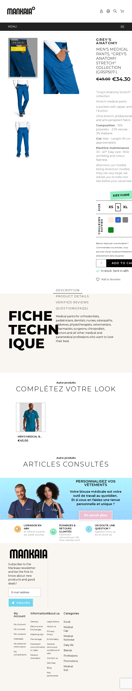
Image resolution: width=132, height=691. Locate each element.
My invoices (19, 629)
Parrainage (36, 639)
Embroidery (53, 639)
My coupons (20, 634)
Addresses (18, 638)
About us (51, 626)
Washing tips (36, 634)
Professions (71, 655)
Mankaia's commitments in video (37, 647)
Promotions (71, 661)
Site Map (51, 663)
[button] (108, 279)
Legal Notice (53, 621)
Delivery (34, 621)
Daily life (69, 645)
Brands (68, 650)
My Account (20, 624)
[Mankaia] (21, 11)
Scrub (67, 621)
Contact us (52, 658)
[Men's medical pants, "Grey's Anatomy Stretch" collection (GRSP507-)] (22, 58)
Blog (49, 667)
